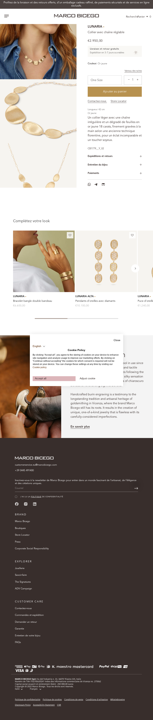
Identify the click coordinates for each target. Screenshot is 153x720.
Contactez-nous (97, 101)
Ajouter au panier (115, 91)
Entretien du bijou (97, 165)
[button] (70, 236)
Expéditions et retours (100, 156)
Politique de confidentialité (27, 700)
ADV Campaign (23, 588)
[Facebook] (17, 504)
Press (18, 542)
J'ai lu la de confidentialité (41, 497)
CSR (59, 705)
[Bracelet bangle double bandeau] (44, 261)
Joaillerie (19, 568)
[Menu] (6, 16)
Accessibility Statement (44, 705)
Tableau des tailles (133, 71)
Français (34, 689)
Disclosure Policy (23, 705)
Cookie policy (39, 367)
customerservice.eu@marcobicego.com (36, 465)
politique (36, 497)
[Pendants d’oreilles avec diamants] (106, 261)
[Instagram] (26, 504)
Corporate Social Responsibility (32, 548)
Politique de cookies (52, 700)
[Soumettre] (136, 488)
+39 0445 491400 (24, 470)
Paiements (93, 173)
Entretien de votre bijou (27, 635)
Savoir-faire (21, 575)
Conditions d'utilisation (97, 700)
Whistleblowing (117, 700)
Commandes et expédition (29, 615)
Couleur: (92, 63)
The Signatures (23, 582)
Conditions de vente (73, 700)
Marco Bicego (22, 521)
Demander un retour (26, 622)
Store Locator (119, 101)
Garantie (19, 629)
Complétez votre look (31, 221)
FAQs (18, 642)
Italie (17, 689)
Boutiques (20, 528)
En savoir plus (80, 426)
